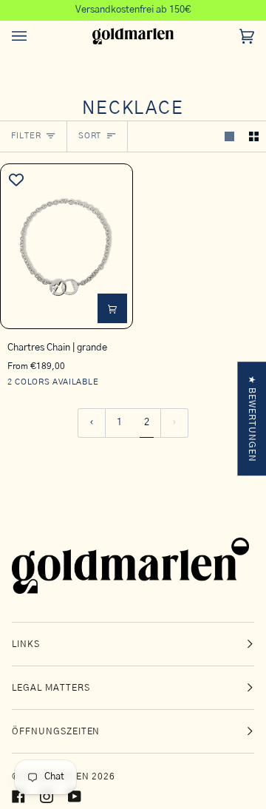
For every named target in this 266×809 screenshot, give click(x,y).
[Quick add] (112, 308)
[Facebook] (18, 796)
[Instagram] (46, 796)
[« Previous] (92, 423)
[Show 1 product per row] (229, 136)
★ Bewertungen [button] (252, 418)
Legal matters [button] (50, 687)
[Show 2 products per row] (254, 136)
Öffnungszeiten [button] (56, 731)
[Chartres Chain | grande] (66, 246)
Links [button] (26, 644)
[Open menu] (34, 37)
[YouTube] (74, 796)
